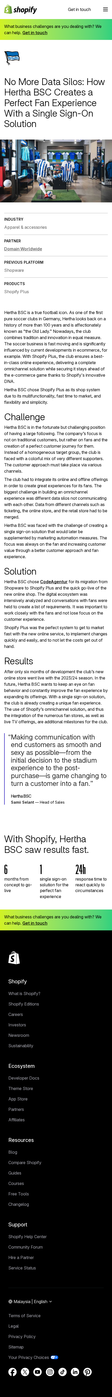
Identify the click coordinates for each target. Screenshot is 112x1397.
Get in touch (79, 9)
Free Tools (18, 1193)
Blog (12, 1152)
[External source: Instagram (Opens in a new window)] (50, 1372)
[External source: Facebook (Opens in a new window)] (12, 1372)
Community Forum (25, 1247)
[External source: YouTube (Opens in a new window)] (37, 1372)
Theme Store (20, 1088)
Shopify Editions (23, 1004)
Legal (13, 1326)
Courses (16, 1183)
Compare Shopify (24, 1162)
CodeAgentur (54, 581)
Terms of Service (24, 1315)
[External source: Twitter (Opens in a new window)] (25, 1372)
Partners (16, 1109)
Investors (17, 1024)
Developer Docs (23, 1078)
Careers (15, 1014)
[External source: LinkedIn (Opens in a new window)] (75, 1372)
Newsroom (18, 1035)
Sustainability (20, 1045)
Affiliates (16, 1119)
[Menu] (105, 9)
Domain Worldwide (23, 248)
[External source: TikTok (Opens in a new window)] (62, 1372)
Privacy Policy (22, 1336)
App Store (18, 1098)
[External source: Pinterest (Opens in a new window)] (87, 1372)
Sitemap (16, 1347)
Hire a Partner (21, 1257)
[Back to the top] (14, 957)
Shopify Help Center (27, 1236)
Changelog (18, 1204)
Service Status (22, 1267)
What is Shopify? (24, 993)
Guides (14, 1173)
